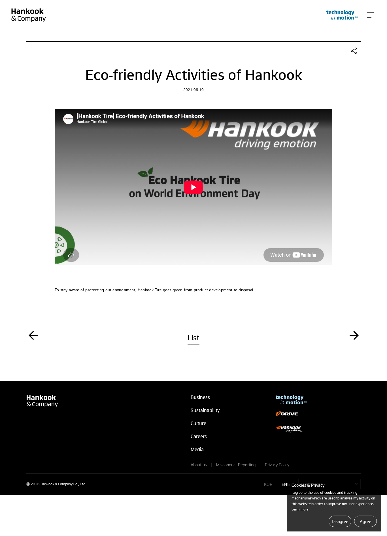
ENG (286, 484)
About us (199, 465)
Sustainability (205, 410)
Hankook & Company (28, 15)
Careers (199, 436)
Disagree (340, 521)
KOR (268, 484)
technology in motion (342, 15)
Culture (198, 423)
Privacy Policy (277, 465)
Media (197, 449)
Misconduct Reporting (236, 465)
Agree (365, 521)
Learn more (300, 509)
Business (200, 397)
